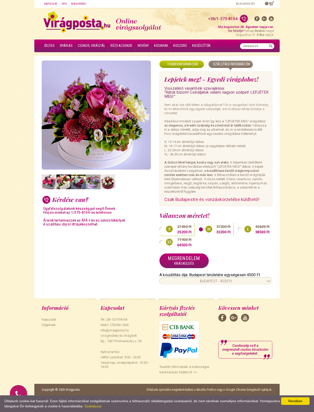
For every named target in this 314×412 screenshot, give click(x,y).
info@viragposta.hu (115, 330)
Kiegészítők (201, 46)
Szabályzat (92, 406)
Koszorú (180, 46)
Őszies (49, 46)
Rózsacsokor (121, 46)
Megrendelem (184, 260)
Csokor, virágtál (91, 46)
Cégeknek (49, 325)
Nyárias (66, 46)
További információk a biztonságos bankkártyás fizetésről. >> (184, 369)
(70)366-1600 (119, 325)
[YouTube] (271, 19)
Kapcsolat (50, 3)
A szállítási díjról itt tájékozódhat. (70, 224)
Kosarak (161, 46)
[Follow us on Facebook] (257, 19)
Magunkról (78, 3)
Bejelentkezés (245, 3)
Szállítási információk (231, 64)
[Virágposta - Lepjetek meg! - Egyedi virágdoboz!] (98, 115)
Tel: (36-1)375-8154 (114, 319)
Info (64, 3)
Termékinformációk (182, 64)
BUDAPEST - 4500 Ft (216, 281)
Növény (143, 46)
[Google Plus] (264, 19)
